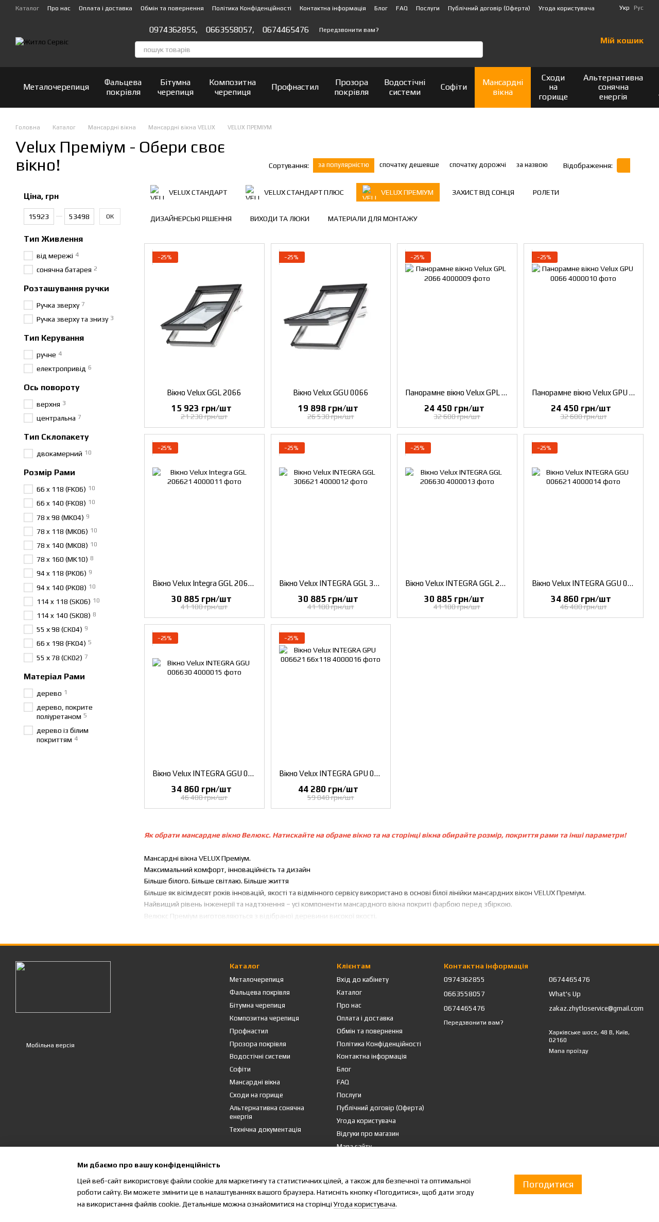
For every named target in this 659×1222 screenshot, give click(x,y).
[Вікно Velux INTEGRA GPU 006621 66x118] (331, 696)
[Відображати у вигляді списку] (637, 165)
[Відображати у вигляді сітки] (623, 165)
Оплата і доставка (105, 8)
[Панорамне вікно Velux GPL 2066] (457, 316)
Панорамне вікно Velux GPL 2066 (462, 392)
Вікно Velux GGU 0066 (331, 392)
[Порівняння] (534, 41)
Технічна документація (265, 1129)
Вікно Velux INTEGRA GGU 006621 (591, 583)
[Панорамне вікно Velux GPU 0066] (584, 316)
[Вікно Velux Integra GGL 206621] (204, 506)
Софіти (454, 87)
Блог (381, 8)
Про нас (59, 8)
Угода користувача (567, 8)
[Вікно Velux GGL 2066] (204, 316)
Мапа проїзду (568, 1050)
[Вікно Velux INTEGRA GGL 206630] (457, 506)
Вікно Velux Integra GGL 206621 (207, 583)
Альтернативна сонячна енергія (613, 87)
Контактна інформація (333, 8)
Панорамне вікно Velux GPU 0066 (590, 392)
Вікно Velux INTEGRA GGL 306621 (338, 583)
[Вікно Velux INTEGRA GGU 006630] (204, 696)
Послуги (428, 8)
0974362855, (173, 30)
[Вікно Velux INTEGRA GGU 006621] (584, 506)
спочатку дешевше (409, 165)
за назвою (532, 165)
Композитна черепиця (232, 86)
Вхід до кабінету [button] (363, 979)
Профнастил (295, 87)
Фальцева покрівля (123, 86)
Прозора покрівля (351, 86)
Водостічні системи (404, 86)
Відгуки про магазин (368, 1133)
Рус (639, 8)
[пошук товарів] (474, 49)
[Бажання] (561, 41)
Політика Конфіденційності (251, 8)
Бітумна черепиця (175, 86)
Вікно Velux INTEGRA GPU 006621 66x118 (352, 773)
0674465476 (286, 30)
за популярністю (343, 165)
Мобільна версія (50, 1045)
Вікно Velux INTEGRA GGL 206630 (464, 583)
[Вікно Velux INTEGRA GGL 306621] (331, 506)
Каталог (27, 8)
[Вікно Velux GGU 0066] (331, 316)
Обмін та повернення (172, 8)
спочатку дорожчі (477, 165)
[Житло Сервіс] (63, 986)
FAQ (402, 8)
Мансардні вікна (502, 86)
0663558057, (230, 30)
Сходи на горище (553, 87)
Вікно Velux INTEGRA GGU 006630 (211, 773)
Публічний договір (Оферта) (489, 8)
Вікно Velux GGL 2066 (204, 392)
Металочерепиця (56, 87)
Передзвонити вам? (349, 30)
